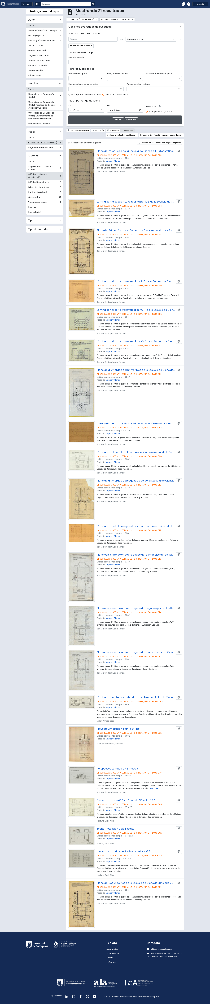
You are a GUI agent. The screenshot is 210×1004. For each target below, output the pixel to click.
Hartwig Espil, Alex (44, 36)
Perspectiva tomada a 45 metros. (117, 768)
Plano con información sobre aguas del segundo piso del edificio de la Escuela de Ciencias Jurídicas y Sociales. (136, 608)
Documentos (112, 953)
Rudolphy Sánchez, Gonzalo (44, 41)
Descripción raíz (76, 57)
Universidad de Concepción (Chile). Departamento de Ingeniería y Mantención (44, 115)
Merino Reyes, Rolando (44, 124)
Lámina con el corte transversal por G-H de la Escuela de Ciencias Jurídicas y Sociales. (136, 309)
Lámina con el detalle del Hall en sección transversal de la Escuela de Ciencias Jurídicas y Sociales (136, 452)
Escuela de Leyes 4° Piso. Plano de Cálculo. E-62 (126, 800)
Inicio (70, 105)
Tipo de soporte (38, 229)
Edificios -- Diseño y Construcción (44, 176)
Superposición (155, 111)
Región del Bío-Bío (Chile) (44, 148)
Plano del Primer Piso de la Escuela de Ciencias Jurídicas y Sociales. (136, 230)
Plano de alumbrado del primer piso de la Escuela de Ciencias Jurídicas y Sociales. (136, 369)
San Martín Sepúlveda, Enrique (44, 31)
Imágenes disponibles (117, 73)
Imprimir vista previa (79, 130)
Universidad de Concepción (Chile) (44, 95)
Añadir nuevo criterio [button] (80, 45)
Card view (114, 130)
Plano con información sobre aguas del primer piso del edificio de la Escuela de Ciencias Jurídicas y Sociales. (136, 554)
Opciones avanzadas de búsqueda (90, 26)
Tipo (30, 220)
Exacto (170, 111)
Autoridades (112, 949)
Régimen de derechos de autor (83, 84)
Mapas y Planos (112, 161)
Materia (33, 155)
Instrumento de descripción (159, 73)
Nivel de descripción (78, 73)
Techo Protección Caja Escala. (115, 828)
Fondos (109, 957)
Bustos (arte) (44, 213)
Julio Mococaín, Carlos (44, 61)
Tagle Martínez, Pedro (44, 56)
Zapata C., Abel (44, 46)
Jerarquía (99, 130)
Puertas (44, 208)
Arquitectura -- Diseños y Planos (44, 168)
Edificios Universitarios (44, 183)
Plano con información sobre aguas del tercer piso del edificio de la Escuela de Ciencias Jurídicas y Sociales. (136, 652)
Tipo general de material (138, 84)
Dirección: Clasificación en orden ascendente (160, 135)
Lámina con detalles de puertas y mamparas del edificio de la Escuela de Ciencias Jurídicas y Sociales (136, 526)
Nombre (33, 83)
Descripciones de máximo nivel (86, 94)
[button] (183, 4)
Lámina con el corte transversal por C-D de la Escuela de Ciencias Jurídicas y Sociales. (136, 341)
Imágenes (111, 962)
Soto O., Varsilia (44, 71)
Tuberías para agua (44, 203)
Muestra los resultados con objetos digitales (160, 143)
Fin (108, 105)
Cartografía (44, 198)
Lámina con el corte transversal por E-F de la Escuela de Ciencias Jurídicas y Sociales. (136, 281)
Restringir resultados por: (45, 11)
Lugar (31, 131)
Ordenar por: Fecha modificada (121, 135)
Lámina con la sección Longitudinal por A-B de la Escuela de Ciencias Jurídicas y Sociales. (136, 201)
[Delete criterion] (180, 39)
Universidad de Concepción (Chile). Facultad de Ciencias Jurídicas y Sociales (44, 105)
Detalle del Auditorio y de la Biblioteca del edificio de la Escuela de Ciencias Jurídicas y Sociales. (136, 423)
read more (154, 788)
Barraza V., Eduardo (44, 66)
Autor (31, 19)
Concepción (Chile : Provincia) (44, 143)
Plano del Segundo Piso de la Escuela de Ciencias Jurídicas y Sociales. (136, 882)
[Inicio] (11, 4)
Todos (31, 25)
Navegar (26, 4)
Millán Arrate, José (44, 51)
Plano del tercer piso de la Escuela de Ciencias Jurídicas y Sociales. (136, 151)
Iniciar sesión (199, 4)
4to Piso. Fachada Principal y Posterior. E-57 (123, 851)
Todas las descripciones (116, 94)
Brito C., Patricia (44, 76)
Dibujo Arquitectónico (44, 188)
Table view (129, 130)
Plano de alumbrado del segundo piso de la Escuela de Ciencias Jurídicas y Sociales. (136, 480)
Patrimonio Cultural (44, 193)
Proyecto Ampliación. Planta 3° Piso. (118, 728)
